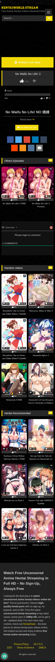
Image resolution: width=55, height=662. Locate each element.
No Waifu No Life (28, 127)
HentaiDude (29, 624)
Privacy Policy (21, 644)
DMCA (42, 647)
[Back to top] (46, 654)
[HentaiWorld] (22, 7)
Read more (26, 119)
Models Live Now (28, 62)
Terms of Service (25, 647)
